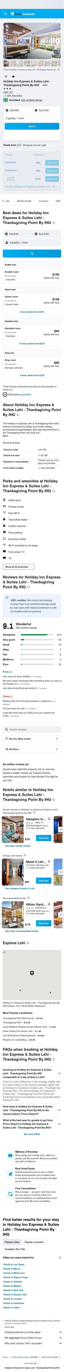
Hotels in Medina (12, 1285)
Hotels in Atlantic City (15, 1294)
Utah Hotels (46, 1357)
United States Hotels (20, 1357)
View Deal (44, 838)
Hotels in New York (13, 1290)
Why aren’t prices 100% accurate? (23, 1343)
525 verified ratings (31, 100)
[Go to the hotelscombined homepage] (23, 13)
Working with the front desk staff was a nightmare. (29, 702)
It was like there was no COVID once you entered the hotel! (29, 714)
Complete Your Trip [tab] (15, 1249)
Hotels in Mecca (11, 1268)
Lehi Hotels (29, 1363)
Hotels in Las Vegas (13, 1264)
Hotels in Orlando (12, 1281)
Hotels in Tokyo (11, 1307)
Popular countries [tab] (34, 1242)
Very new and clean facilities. (22, 676)
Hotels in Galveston (13, 1303)
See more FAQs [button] (32, 1134)
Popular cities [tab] (12, 1242)
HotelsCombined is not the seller (23, 1332)
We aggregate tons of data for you (23, 1337)
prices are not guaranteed (15, 1323)
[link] (18, 846)
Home (5, 1357)
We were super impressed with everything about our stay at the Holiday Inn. (32, 682)
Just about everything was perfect (25, 688)
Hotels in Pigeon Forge (15, 1277)
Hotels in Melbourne (14, 1272)
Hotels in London (12, 1298)
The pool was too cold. (19, 708)
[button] (5, 13)
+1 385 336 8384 (12, 95)
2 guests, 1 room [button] (15, 118)
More (5, 435)
